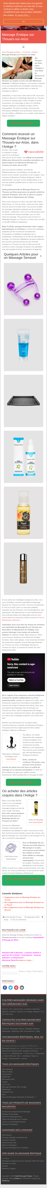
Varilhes (13, 1011)
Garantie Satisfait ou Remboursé (14, 1137)
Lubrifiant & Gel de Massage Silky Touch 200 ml (23, 340)
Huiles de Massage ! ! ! (23, 123)
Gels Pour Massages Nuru (12, 1117)
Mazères (5, 1011)
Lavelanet (27, 1009)
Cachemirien (7, 1074)
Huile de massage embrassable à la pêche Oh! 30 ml (23, 508)
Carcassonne (29, 1031)
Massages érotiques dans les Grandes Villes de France (23, 1161)
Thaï (11, 1092)
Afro (18, 1056)
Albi (21, 1031)
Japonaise (40, 1053)
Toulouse (5, 1029)
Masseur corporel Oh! (23, 284)
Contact (5, 1166)
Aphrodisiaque (7, 1069)
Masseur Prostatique (10, 1124)
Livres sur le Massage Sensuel (13, 1122)
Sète (38, 1031)
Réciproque (6, 1089)
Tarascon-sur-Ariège (24, 1011)
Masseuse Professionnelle (12, 1051)
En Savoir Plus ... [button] (22, 15)
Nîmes (21, 1029)
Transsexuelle (14, 1058)
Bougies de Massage (10, 1114)
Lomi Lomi (6, 1084)
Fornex (39, 617)
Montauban (6, 1031)
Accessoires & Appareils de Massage (16, 1112)
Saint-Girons (18, 1009)
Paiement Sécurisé (9, 1143)
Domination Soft (8, 1079)
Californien (6, 1077)
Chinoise (34, 1051)
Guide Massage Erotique (13, 917)
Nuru (4, 1094)
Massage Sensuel (9, 1048)
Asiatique (26, 1051)
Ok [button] (23, 21)
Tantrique (5, 1092)
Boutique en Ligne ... (24, 960)
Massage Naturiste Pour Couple (14, 1087)
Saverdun (36, 1009)
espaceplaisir (11, 759)
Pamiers (5, 1009)
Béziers (37, 1029)
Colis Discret (7, 1135)
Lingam (5, 1082)
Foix (11, 1009)
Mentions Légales (9, 1168)
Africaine (13, 1056)
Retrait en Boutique (9, 1145)
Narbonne (15, 1031)
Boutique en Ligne (9, 1163)
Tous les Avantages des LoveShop (15, 1148)
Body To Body (7, 1072)
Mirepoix (36, 1011)
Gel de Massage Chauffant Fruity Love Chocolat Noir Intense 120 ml (23, 564)
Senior (33, 1056)
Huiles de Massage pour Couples (14, 1119)
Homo (24, 1058)
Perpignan (29, 1029)
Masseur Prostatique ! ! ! (23, 782)
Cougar (5, 1058)
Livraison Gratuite (9, 1140)
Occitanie (26, 52)
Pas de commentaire (19, 919)
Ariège (34, 52)
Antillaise (26, 1056)
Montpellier (14, 1029)
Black (6, 1056)
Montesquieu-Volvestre (11, 620)
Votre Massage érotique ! (11, 52)
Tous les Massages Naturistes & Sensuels (18, 1097)
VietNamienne (17, 1053)
